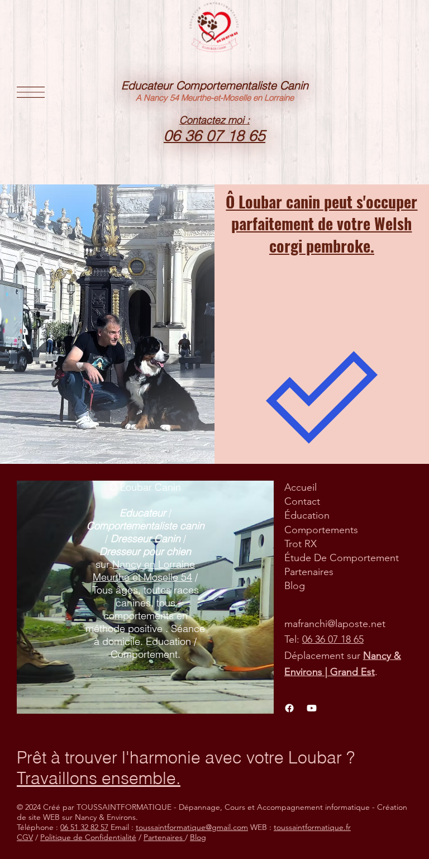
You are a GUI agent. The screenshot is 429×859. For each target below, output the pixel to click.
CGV (25, 837)
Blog (294, 586)
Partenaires (308, 572)
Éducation (307, 515)
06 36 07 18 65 (333, 639)
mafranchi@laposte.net (334, 624)
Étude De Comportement (341, 558)
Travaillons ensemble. (98, 778)
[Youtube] (311, 708)
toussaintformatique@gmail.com (192, 827)
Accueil (300, 487)
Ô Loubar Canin (145, 487)
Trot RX (300, 544)
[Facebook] (289, 708)
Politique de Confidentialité (88, 837)
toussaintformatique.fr (312, 827)
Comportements (321, 530)
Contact (302, 501)
